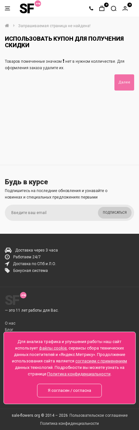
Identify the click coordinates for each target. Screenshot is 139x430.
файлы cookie (53, 348)
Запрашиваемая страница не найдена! (54, 26)
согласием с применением (101, 361)
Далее (124, 82)
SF (26, 8)
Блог (9, 330)
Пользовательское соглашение (99, 415)
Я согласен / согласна (69, 390)
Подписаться (115, 212)
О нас (10, 323)
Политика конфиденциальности (69, 423)
